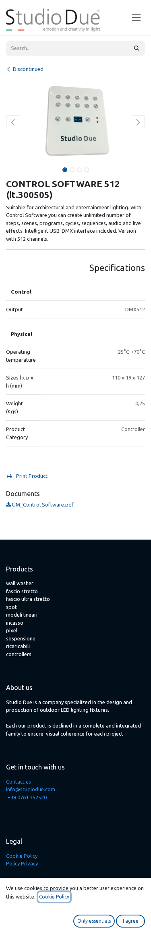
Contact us (18, 781)
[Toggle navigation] (136, 17)
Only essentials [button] (94, 921)
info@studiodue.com (30, 789)
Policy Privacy (22, 863)
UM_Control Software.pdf (42, 504)
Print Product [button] (31, 476)
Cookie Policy (21, 856)
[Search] (136, 48)
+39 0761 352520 (27, 797)
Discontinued (28, 69)
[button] (13, 121)
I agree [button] (131, 921)
